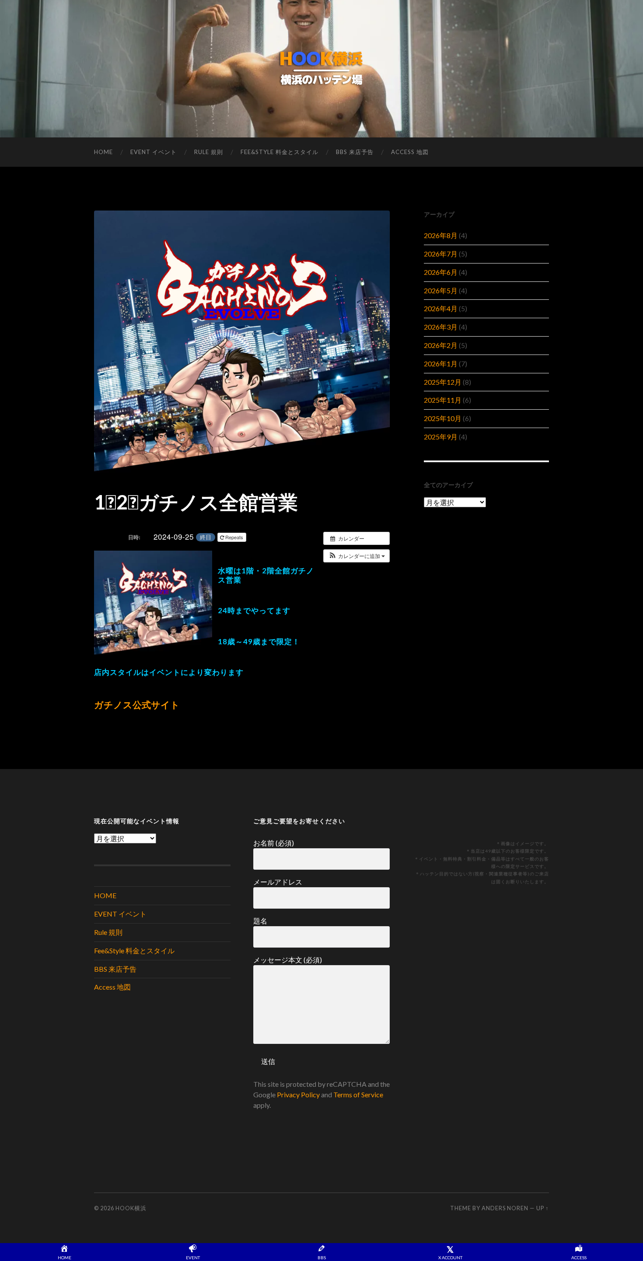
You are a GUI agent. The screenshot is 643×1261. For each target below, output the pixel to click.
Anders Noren (505, 1208)
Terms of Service (358, 1094)
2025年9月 (441, 436)
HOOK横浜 (131, 1208)
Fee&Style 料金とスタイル (279, 151)
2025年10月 (442, 418)
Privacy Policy (298, 1094)
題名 (260, 921)
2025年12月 (442, 382)
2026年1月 (441, 363)
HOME (103, 151)
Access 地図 (410, 151)
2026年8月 (441, 235)
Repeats (234, 537)
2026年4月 (441, 308)
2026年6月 (441, 272)
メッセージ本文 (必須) (287, 959)
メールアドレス (277, 882)
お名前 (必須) (273, 843)
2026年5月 (441, 290)
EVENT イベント (153, 151)
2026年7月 (441, 253)
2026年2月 (441, 345)
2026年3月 (441, 327)
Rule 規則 (208, 151)
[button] (356, 556)
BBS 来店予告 (355, 151)
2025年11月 (442, 400)
